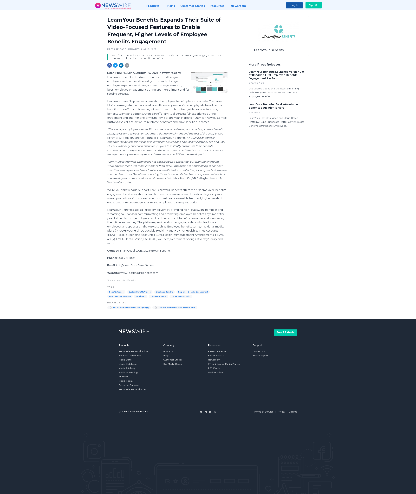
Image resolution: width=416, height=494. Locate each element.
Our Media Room (172, 364)
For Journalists (216, 355)
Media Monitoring (128, 372)
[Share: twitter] (115, 65)
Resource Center (217, 351)
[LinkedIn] (210, 412)
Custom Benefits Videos (140, 292)
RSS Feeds (214, 368)
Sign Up (313, 5)
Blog (166, 355)
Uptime (293, 411)
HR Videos (140, 296)
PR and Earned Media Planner (224, 364)
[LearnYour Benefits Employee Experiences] (209, 82)
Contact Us (259, 351)
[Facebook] (201, 412)
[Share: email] (127, 65)
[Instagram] (215, 412)
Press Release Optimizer (132, 389)
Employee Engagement (120, 296)
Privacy (281, 411)
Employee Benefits (164, 292)
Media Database (128, 364)
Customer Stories (172, 359)
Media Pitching (127, 368)
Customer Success (129, 385)
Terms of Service (263, 411)
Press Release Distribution (133, 351)
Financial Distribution (130, 355)
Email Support (260, 355)
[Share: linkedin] (121, 65)
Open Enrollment (158, 296)
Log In (294, 5)
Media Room (126, 381)
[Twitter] (206, 412)
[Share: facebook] (109, 65)
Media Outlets (215, 372)
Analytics (123, 376)
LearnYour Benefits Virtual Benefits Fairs (176, 308)
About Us (168, 351)
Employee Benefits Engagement (193, 292)
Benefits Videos (116, 292)
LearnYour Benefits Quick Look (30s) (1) (131, 308)
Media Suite (125, 359)
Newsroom (214, 359)
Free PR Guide (285, 332)
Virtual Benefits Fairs (180, 296)
